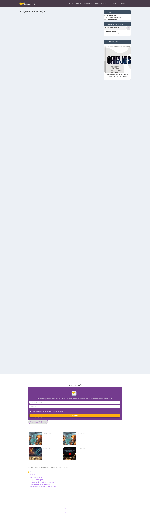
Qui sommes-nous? (36, 477)
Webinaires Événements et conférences (43, 487)
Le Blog (97, 3)
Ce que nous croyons (36, 480)
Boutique (103, 3)
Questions (78, 3)
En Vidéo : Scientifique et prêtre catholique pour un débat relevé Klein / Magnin (87, 453)
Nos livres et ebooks (38, 422)
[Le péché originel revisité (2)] (60, 320)
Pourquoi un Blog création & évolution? (43, 482)
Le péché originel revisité (44, 353)
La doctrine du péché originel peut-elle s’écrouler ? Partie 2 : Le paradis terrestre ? (48, 67)
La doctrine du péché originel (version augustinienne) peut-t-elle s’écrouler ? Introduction (50, 279)
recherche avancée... (111, 31)
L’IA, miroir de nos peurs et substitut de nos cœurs (50, 437)
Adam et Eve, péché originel (45, 69)
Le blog (30, 467)
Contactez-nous (35, 475)
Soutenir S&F (63, 467)
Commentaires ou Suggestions (40, 484)
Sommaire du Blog (110, 15)
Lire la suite (27, 79)
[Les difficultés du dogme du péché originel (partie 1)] (60, 109)
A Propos (121, 3)
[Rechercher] (128, 28)
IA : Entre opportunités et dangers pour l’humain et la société (86, 437)
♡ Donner (113, 3)
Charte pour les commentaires (113, 17)
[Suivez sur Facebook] (65, 509)
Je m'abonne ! (74, 415)
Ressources (87, 3)
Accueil (71, 3)
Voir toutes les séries (111, 19)
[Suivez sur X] (65, 512)
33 (53, 282)
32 (44, 211)
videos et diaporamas (50, 467)
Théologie (40, 211)
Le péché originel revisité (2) (30, 349)
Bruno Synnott (26, 69)
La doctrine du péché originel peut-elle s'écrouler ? (52, 71)
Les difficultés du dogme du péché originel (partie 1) (38, 138)
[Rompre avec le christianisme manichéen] (60, 180)
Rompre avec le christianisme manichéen (34, 209)
